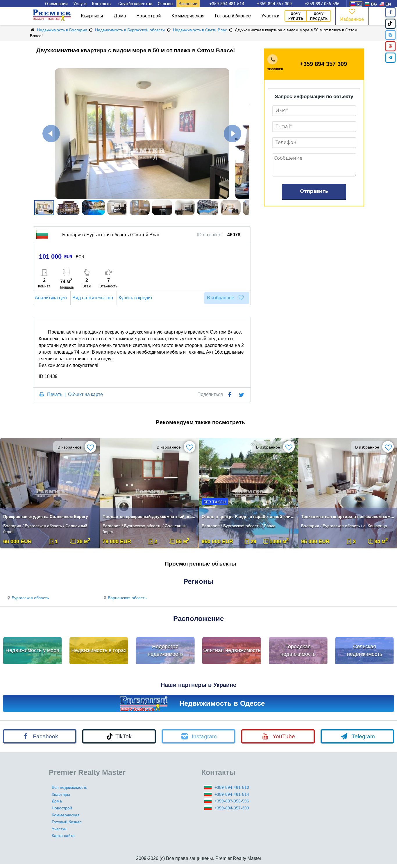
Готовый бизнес (233, 16)
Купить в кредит (136, 297)
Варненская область (127, 597)
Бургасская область (30, 597)
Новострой (148, 16)
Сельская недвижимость (364, 650)
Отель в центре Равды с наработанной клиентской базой (249, 516)
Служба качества (135, 3)
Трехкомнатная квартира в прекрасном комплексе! (348, 516)
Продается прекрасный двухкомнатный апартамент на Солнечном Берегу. (150, 516)
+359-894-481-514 (226, 3)
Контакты (101, 3)
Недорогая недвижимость (165, 650)
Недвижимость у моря (32, 650)
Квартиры (92, 16)
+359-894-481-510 (231, 787)
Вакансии (188, 3)
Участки (270, 16)
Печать (54, 394)
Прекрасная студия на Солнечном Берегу (45, 516)
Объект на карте (85, 394)
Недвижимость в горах (98, 650)
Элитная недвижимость (231, 650)
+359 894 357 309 (323, 64)
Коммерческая (187, 16)
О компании (56, 3)
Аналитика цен (51, 297)
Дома (120, 16)
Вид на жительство (92, 297)
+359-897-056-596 (322, 3)
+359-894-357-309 (274, 3)
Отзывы (165, 3)
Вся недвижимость (69, 787)
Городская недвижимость (298, 650)
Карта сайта (63, 835)
